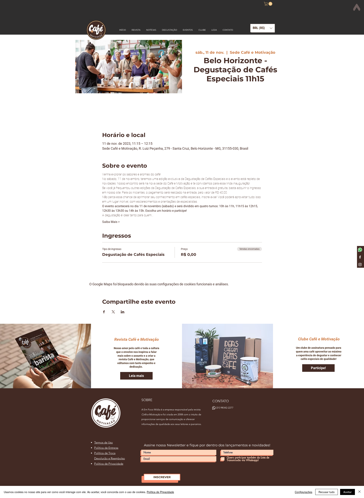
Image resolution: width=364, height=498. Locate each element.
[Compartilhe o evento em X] (113, 311)
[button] (268, 4)
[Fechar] (359, 492)
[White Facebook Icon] (360, 257)
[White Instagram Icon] (360, 264)
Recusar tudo (326, 492)
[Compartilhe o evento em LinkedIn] (122, 311)
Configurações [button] (303, 492)
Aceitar (347, 492)
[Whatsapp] (360, 250)
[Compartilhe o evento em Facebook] (104, 311)
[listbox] (262, 28)
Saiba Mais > (111, 222)
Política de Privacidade (160, 492)
